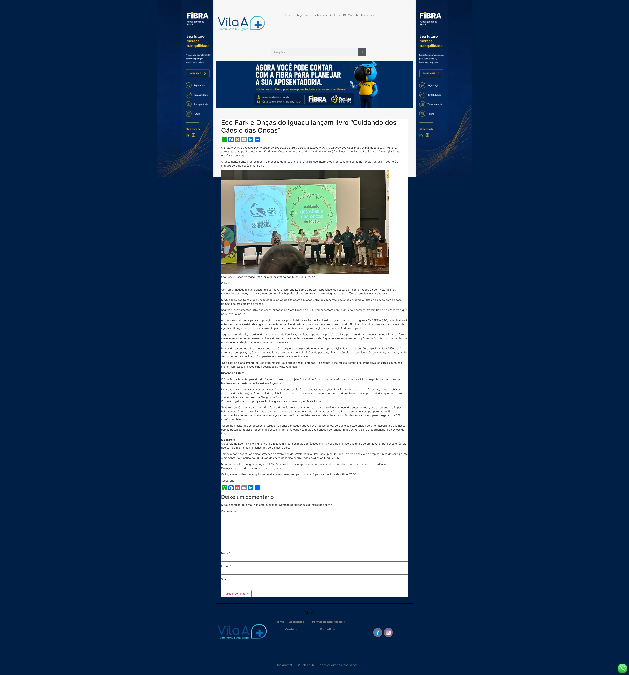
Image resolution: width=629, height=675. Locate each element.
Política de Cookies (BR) (330, 15)
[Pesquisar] (362, 52)
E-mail (226, 566)
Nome (226, 553)
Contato (353, 15)
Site (223, 579)
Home (288, 15)
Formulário (368, 15)
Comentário (229, 511)
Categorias (301, 15)
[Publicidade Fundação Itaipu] (204, 337)
